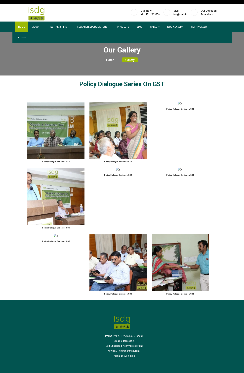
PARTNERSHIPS (58, 26)
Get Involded (199, 26)
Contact (23, 37)
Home (110, 60)
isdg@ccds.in (127, 341)
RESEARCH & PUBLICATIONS (92, 26)
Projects (123, 26)
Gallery (155, 26)
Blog (140, 26)
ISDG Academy (175, 26)
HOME (21, 26)
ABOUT (36, 26)
